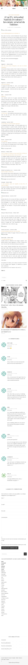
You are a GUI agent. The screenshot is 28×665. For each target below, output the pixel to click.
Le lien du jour (4, 113)
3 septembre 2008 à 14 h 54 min (13, 435)
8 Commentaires (17, 27)
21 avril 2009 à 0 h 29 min (11, 475)
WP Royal (17, 662)
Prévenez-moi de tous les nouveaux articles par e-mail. (13, 544)
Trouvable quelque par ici (7, 239)
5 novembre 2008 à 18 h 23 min (12, 458)
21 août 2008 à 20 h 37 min (12, 358)
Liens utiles (3, 659)
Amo (4, 280)
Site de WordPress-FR (6, 648)
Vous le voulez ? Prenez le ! (7, 171)
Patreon (20, 657)
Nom (2, 498)
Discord (9, 657)
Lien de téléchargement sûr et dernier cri (10, 33)
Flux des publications (6, 642)
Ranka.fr (6, 657)
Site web (3, 510)
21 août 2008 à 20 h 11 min (12, 344)
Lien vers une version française (8, 65)
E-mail (3, 504)
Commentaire (4, 517)
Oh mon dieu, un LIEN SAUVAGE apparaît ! (10, 123)
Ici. (1, 197)
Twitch (17, 657)
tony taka (4, 277)
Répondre (9, 346)
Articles (7, 659)
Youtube (13, 657)
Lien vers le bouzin (5, 84)
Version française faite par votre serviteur (10, 231)
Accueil (2, 657)
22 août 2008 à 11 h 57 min (12, 408)
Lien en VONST (18, 155)
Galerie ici (3, 96)
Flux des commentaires (6, 645)
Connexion (3, 640)
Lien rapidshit (4, 141)
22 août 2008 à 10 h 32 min (12, 390)
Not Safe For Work (14, 15)
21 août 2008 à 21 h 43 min (12, 373)
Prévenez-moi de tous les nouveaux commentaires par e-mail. (13, 539)
